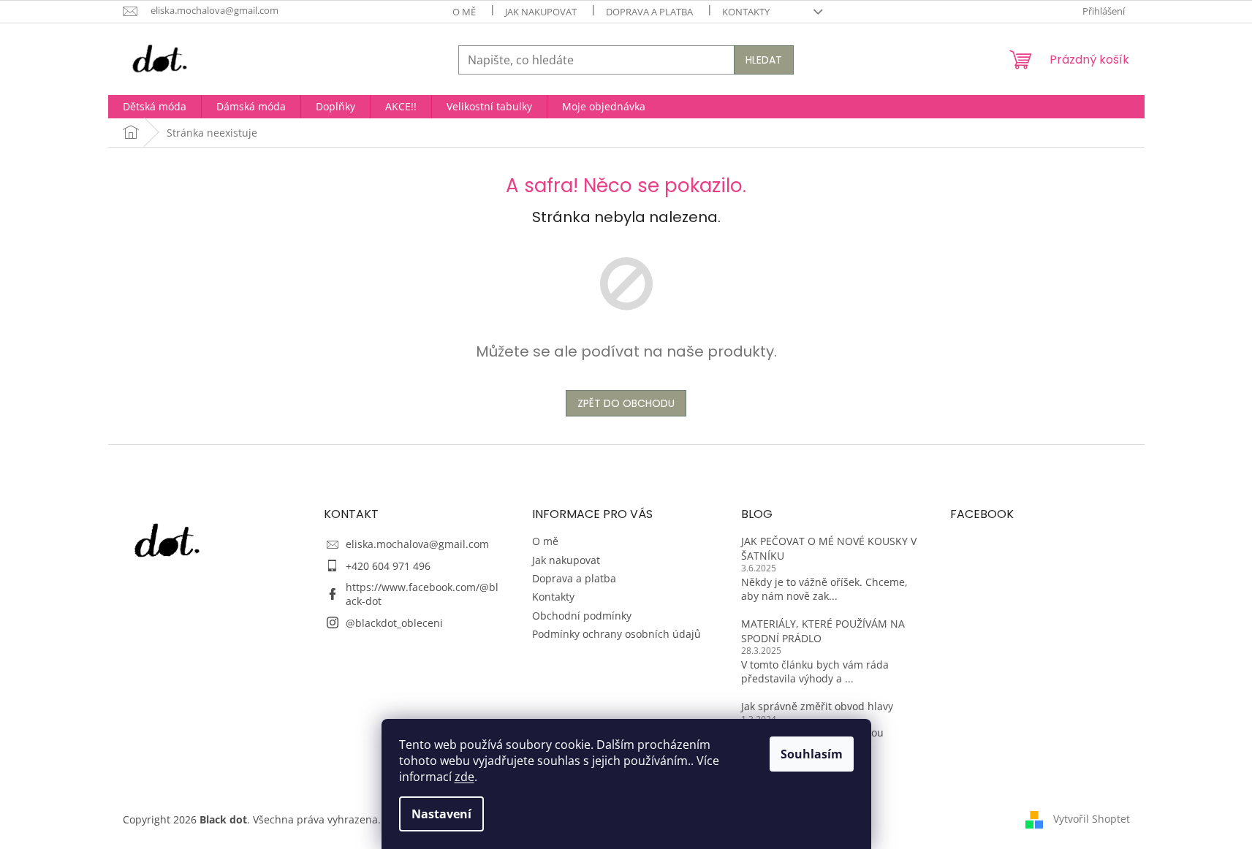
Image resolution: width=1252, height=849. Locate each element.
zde (464, 777)
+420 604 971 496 (388, 566)
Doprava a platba (649, 11)
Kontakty (746, 11)
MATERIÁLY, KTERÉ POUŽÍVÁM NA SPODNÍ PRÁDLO (823, 630)
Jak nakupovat (541, 11)
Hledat (763, 60)
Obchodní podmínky (581, 616)
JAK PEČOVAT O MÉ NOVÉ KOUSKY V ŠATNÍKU (829, 548)
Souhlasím (812, 754)
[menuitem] (154, 106)
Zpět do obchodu (626, 403)
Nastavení (441, 814)
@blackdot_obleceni (394, 623)
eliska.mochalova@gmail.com (417, 544)
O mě (464, 11)
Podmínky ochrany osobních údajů (616, 634)
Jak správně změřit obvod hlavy (817, 706)
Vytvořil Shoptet (1091, 818)
